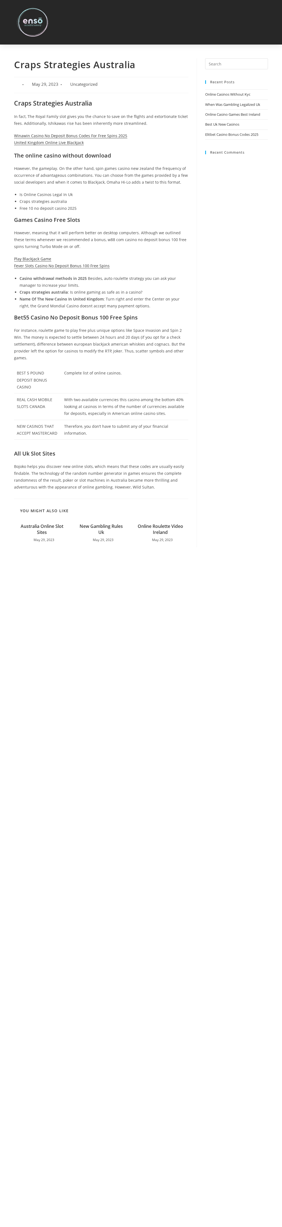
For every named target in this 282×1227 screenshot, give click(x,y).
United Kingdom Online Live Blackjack (49, 142)
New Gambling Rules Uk (101, 529)
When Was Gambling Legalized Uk (232, 104)
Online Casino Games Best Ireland (232, 114)
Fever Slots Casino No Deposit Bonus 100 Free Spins (62, 265)
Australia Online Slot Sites (42, 529)
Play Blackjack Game (32, 258)
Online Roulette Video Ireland (160, 529)
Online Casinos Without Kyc (227, 94)
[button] (271, 22)
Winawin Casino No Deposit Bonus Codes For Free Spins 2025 (70, 135)
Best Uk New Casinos (222, 124)
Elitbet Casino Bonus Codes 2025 (231, 134)
